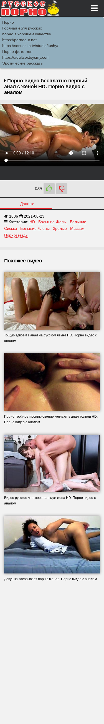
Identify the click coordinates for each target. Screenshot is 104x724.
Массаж (77, 228)
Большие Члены (35, 228)
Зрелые (60, 228)
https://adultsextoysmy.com (26, 57)
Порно (8, 22)
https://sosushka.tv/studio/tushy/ (30, 45)
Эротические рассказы (22, 63)
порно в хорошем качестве (26, 34)
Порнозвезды (16, 235)
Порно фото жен (17, 51)
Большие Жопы (52, 222)
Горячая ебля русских (22, 28)
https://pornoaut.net (19, 40)
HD (32, 222)
